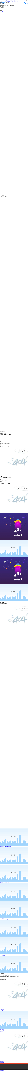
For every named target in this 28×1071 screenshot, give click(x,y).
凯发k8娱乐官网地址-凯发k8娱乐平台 (9, 1)
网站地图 (2, 1070)
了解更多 (2, 11)
